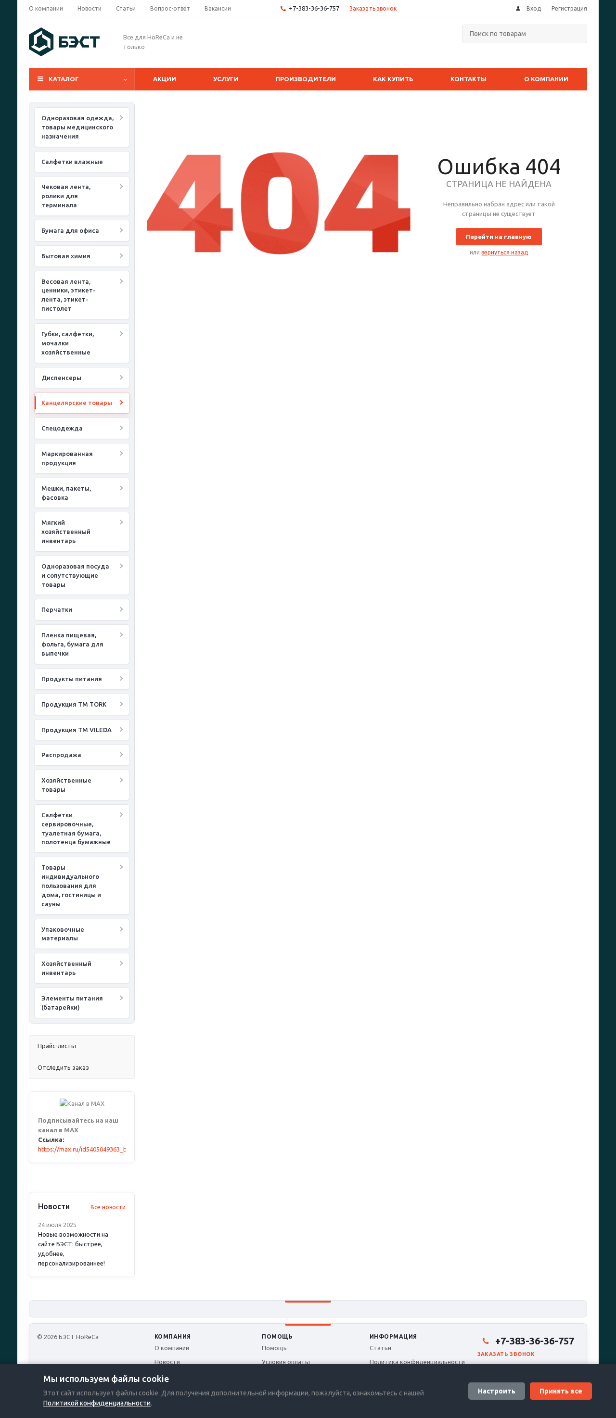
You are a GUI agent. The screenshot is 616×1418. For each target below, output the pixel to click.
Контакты (468, 79)
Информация (393, 1336)
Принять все (560, 1391)
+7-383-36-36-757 (314, 8)
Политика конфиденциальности (417, 1361)
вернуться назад (504, 252)
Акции (164, 79)
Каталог (64, 79)
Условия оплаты (286, 1361)
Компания (172, 1336)
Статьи (380, 1347)
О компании (546, 79)
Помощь (277, 1336)
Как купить (393, 79)
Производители (306, 79)
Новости (167, 1361)
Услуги (226, 79)
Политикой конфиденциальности (97, 1403)
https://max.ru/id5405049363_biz (85, 1149)
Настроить (496, 1391)
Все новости (108, 1207)
